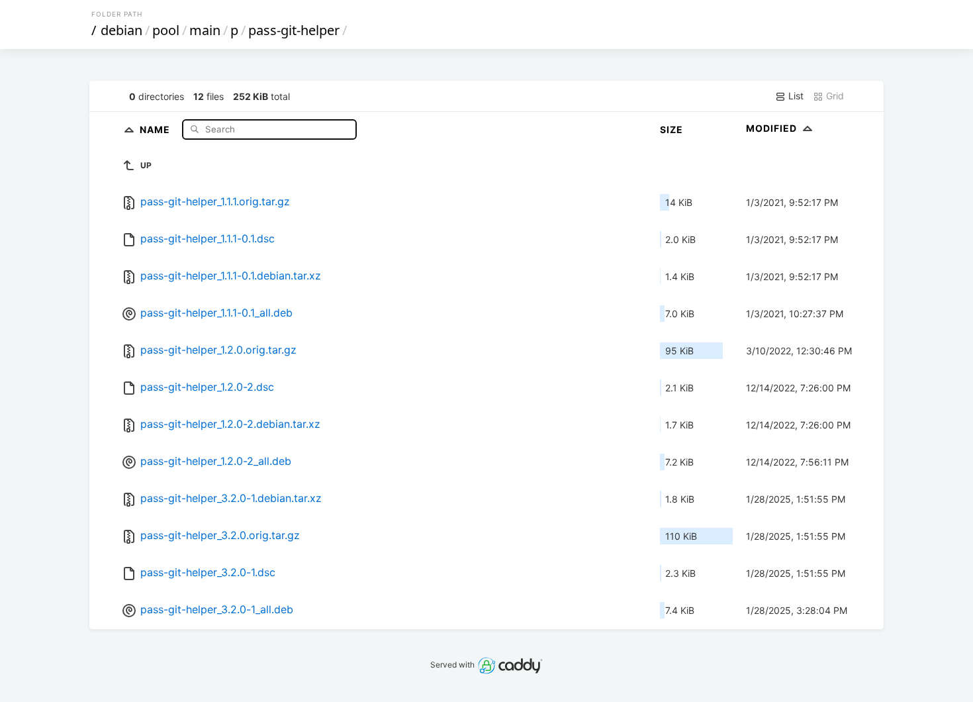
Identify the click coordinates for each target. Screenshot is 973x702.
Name (156, 128)
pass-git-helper (294, 30)
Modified (773, 128)
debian (121, 30)
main (204, 30)
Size (671, 129)
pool (165, 30)
